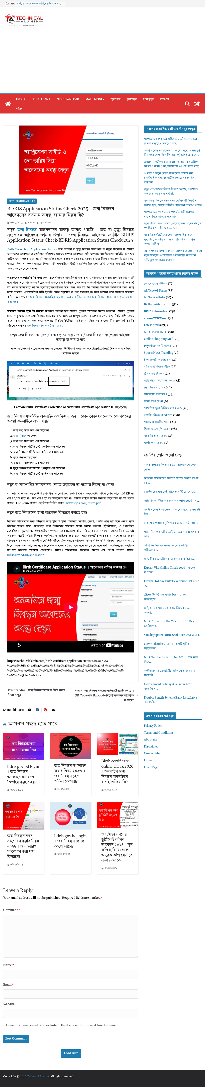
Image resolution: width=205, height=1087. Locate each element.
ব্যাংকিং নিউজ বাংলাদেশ (158, 415)
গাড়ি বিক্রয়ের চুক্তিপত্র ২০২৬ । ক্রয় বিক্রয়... (169, 559)
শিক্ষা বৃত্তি (148, 99)
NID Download (68, 99)
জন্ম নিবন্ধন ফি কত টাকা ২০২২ (45, 325)
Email (8, 984)
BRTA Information (156, 311)
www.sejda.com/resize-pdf (83, 503)
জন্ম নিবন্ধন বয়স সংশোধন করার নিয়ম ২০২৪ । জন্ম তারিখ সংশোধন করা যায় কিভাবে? (23, 846)
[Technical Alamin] (8, 104)
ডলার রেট (164, 99)
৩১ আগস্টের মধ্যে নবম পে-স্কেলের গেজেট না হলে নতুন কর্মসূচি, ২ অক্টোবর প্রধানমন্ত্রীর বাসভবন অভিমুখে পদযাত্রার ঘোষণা (173, 256)
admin (31, 223)
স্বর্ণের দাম (115, 99)
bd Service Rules (154, 297)
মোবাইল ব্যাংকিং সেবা (156, 422)
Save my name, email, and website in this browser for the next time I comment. (64, 1025)
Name (8, 965)
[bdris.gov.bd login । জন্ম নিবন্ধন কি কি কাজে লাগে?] (70, 804)
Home (148, 760)
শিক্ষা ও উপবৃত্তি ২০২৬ (157, 429)
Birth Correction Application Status (31, 249)
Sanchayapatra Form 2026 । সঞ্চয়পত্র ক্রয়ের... (172, 635)
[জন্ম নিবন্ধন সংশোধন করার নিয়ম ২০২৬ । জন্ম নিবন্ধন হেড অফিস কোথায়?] (70, 735)
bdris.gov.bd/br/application (25, 555)
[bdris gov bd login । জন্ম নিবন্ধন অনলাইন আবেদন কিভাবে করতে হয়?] (23, 735)
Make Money (94, 99)
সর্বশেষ (19, 108)
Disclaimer (151, 746)
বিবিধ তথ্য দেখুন (153, 401)
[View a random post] (197, 104)
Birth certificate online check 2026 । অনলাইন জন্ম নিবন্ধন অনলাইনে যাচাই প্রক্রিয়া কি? (117, 771)
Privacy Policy (153, 725)
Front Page (151, 767)
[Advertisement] (102, 63)
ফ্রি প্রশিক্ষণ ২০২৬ (154, 387)
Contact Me (152, 753)
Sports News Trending (158, 353)
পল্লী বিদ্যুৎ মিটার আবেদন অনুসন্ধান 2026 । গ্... (172, 500)
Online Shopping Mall (158, 339)
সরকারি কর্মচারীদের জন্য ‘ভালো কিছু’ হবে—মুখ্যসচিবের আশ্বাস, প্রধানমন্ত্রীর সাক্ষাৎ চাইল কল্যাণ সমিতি (169, 240)
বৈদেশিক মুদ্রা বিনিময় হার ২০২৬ (163, 408)
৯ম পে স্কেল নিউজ (155, 283)
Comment (11, 910)
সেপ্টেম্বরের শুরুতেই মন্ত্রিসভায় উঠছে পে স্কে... (170, 491)
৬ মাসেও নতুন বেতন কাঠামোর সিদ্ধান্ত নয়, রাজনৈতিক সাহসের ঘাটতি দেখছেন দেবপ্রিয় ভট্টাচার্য (169, 178)
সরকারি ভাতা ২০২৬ (155, 436)
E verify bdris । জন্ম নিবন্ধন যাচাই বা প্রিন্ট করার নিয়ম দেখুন (36, 693)
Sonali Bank (41, 99)
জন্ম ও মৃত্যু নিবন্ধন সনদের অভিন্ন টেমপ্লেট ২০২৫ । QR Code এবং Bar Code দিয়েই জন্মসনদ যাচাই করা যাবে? (104, 695)
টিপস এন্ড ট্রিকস (153, 373)
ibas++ (20, 99)
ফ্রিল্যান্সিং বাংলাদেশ (155, 394)
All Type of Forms (155, 290)
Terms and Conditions (158, 732)
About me (150, 739)
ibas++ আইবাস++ (155, 318)
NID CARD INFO (156, 332)
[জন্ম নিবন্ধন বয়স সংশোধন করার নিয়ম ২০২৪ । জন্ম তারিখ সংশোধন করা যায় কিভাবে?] (23, 804)
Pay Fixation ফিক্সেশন (157, 346)
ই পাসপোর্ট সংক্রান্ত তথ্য (157, 360)
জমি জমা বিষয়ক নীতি (157, 366)
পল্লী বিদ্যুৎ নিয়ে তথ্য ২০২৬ (159, 380)
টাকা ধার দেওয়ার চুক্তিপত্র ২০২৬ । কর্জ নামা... (171, 523)
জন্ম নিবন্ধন (132, 99)
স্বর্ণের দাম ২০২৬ (153, 443)
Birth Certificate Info (22, 201)
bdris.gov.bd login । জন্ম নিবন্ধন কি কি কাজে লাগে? (70, 841)
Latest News (152, 325)
